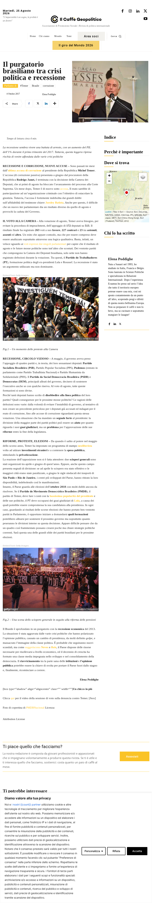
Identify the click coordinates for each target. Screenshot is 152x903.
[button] (116, 36)
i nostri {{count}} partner (26, 804)
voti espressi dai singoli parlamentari (45, 243)
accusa (64, 188)
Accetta (137, 851)
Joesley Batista (54, 202)
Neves (44, 647)
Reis (53, 647)
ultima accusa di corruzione (25, 170)
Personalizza (92, 851)
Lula (77, 500)
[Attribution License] (51, 711)
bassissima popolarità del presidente (71, 496)
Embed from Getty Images (16, 275)
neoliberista (85, 445)
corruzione (48, 85)
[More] (55, 103)
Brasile (35, 85)
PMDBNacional (35, 707)
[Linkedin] (137, 11)
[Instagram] (130, 11)
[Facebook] (122, 11)
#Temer (24, 85)
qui (12, 698)
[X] (145, 11)
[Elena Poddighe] (39, 94)
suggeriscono (32, 647)
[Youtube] (145, 19)
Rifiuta (116, 851)
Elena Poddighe (49, 94)
